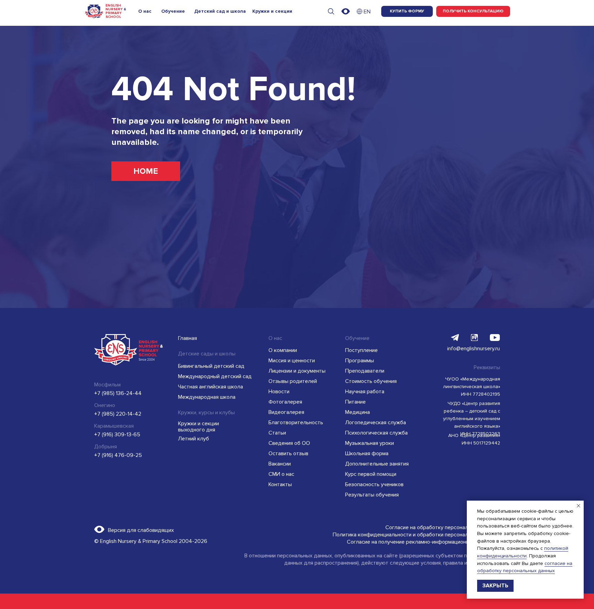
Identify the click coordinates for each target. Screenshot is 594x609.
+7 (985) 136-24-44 (118, 393)
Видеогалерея (286, 412)
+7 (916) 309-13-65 (117, 434)
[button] (473, 11)
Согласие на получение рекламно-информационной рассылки (423, 541)
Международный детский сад (215, 376)
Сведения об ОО (289, 443)
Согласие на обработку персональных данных (442, 527)
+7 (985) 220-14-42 (117, 413)
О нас (145, 11)
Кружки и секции (272, 11)
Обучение (173, 11)
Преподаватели (364, 370)
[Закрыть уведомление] (578, 505)
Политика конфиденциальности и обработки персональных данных (416, 534)
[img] (359, 11)
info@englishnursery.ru (473, 348)
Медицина (357, 412)
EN (367, 11)
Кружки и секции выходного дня (198, 426)
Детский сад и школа (220, 11)
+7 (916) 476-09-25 (118, 455)
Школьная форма (366, 453)
